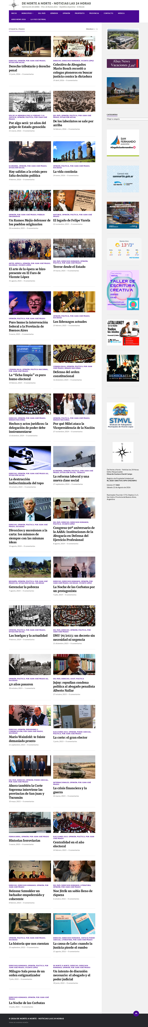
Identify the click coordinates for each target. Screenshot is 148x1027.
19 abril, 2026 (58, 80)
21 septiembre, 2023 (17, 745)
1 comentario (30, 688)
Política (29, 117)
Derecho (13, 61)
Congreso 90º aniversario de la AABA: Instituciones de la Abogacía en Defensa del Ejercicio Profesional (74, 534)
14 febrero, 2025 (15, 383)
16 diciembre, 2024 (60, 380)
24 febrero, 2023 (59, 850)
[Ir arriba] (136, 1013)
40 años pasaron (21, 684)
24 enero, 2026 (59, 175)
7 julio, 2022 (14, 979)
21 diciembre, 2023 (60, 643)
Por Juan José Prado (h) (37, 473)
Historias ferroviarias (24, 840)
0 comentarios (28, 74)
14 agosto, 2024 (15, 546)
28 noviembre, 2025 (17, 228)
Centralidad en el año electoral (68, 844)
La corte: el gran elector (70, 737)
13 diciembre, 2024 (16, 436)
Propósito (80, 13)
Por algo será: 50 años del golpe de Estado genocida (27, 125)
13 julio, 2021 (14, 1007)
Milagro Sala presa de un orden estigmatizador (27, 973)
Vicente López (87, 61)
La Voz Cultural (38, 19)
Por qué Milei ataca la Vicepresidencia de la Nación (74, 426)
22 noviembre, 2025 (61, 224)
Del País (41, 13)
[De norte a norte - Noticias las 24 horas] (74, 5)
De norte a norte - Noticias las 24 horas (40, 1018)
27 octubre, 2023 (60, 694)
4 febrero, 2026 (15, 179)
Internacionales (61, 782)
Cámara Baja (15, 369)
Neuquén (13, 581)
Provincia (94, 13)
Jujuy (72, 679)
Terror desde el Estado (69, 267)
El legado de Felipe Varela (71, 220)
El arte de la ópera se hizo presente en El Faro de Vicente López (27, 273)
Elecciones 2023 (60, 732)
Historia (57, 215)
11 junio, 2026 (14, 74)
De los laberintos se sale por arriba (73, 123)
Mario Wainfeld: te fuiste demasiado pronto (27, 739)
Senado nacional (73, 368)
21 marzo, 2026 (15, 131)
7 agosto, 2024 (15, 591)
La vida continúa (65, 172)
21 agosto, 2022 (59, 951)
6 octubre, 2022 (59, 899)
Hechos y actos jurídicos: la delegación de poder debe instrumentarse (28, 428)
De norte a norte (61, 966)
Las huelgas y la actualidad (28, 636)
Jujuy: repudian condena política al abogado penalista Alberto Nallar (74, 686)
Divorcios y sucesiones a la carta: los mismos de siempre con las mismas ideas (28, 536)
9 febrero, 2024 (15, 639)
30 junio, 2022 (59, 983)
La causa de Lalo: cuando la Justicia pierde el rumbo (72, 945)
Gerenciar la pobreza (24, 587)
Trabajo (81, 472)
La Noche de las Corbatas (27, 1003)
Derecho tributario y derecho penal (29, 68)
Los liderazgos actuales (70, 322)
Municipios (27, 13)
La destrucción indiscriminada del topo (26, 481)
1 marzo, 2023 (14, 844)
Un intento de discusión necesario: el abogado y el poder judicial (71, 975)
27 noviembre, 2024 (61, 431)
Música (121, 13)
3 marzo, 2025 (14, 334)
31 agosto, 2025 (15, 281)
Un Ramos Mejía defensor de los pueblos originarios (30, 222)
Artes (11, 263)
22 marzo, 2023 (59, 796)
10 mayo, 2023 (15, 801)
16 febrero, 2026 (59, 129)
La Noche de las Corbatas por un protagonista (74, 589)
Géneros (54, 13)
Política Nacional (39, 369)
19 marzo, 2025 (59, 271)
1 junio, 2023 (58, 741)
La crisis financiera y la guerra (70, 790)
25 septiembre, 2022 (17, 947)
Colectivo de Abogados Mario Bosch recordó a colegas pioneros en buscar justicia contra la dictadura (72, 70)
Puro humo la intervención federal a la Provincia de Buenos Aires (28, 326)
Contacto (108, 13)
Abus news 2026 (18, 19)
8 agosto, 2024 (59, 544)
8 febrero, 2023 (15, 903)
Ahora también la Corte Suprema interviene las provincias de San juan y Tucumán (26, 791)
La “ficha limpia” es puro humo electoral (27, 377)
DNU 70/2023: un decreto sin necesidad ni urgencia (74, 637)
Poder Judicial (84, 732)
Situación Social (17, 62)
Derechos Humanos (71, 61)
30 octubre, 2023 (15, 688)
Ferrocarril (15, 837)
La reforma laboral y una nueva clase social (71, 478)
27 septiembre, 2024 (61, 484)
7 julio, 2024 (58, 595)
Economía (13, 166)
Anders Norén (22, 1022)
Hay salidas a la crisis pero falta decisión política (28, 173)
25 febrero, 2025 (59, 325)
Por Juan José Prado (35, 61)
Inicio (14, 13)
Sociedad (57, 168)
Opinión (66, 13)
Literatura (85, 885)
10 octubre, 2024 (15, 487)
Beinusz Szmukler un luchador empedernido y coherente (26, 895)
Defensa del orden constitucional (66, 374)
